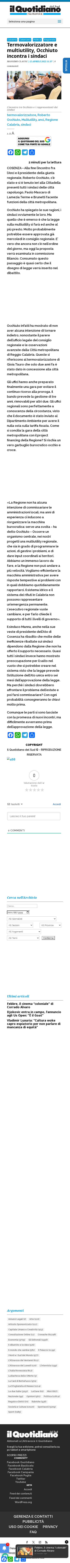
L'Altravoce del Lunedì (22, 1365)
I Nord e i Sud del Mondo (23, 1355)
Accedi (56, 804)
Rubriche (39, 1401)
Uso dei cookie (23, 1527)
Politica (37, 39)
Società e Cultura (21, 1407)
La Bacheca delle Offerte (22, 1376)
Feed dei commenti (20, 1498)
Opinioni (33, 1396)
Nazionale (15, 1396)
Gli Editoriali (38, 1340)
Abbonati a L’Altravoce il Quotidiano (29, 1441)
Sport (14, 1412)
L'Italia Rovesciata (20, 1370)
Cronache (47, 1334)
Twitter (20, 1478)
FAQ (33, 1532)
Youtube (20, 1482)
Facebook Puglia (20, 1475)
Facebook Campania (21, 1472)
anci (41, 119)
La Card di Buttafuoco (22, 1381)
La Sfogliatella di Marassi (24, 1386)
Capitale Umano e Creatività (25, 1329)
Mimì (52, 1391)
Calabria (12, 39)
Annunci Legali (17, 1319)
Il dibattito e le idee (21, 1345)
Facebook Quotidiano (20, 1462)
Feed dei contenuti (21, 1493)
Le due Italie (18, 1391)
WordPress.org (23, 1502)
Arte (34, 1319)
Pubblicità (33, 1521)
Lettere (37, 1391)
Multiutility (29, 119)
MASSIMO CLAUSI (17, 61)
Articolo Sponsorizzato (22, 1324)
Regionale (49, 39)
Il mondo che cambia (21, 1350)
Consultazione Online (21, 1334)
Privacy (50, 1527)
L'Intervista (48, 1365)
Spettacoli (47, 1407)
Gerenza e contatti (33, 1516)
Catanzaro (25, 39)
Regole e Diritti (18, 1401)
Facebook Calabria (21, 1468)
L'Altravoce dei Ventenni (23, 1360)
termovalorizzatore (21, 115)
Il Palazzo (46, 1350)
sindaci (26, 124)
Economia (16, 1340)
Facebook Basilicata (20, 1465)
